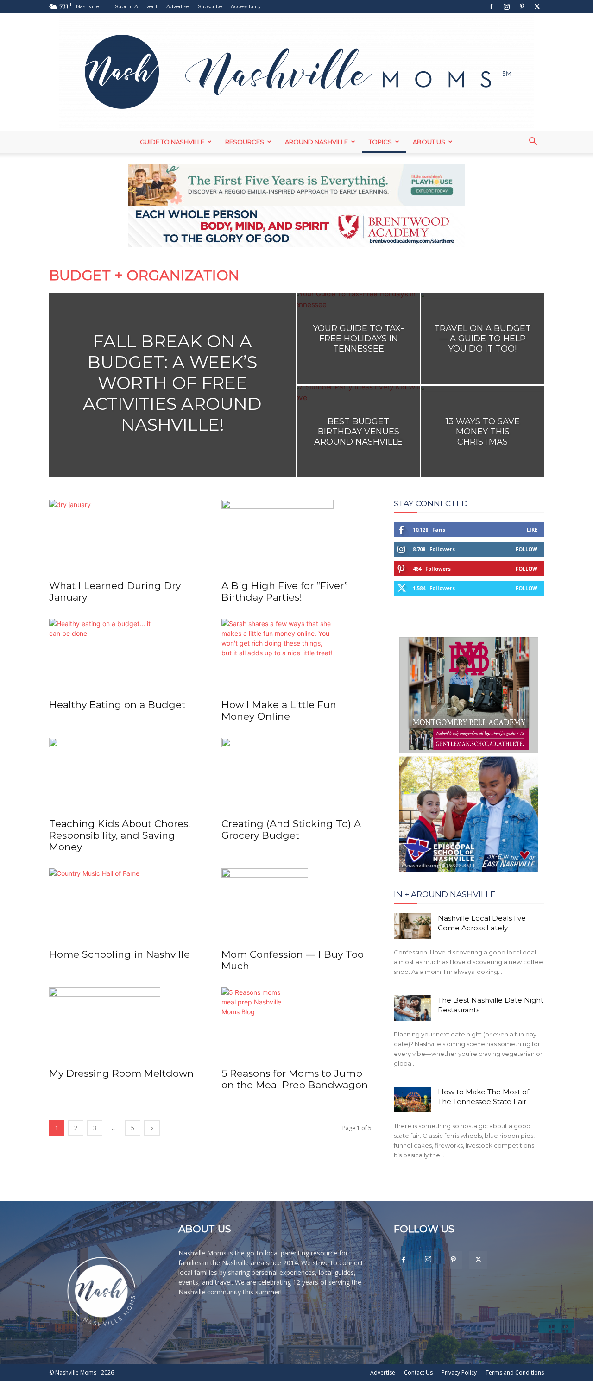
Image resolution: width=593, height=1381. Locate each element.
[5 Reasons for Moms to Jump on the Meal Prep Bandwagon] (296, 1024)
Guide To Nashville (172, 141)
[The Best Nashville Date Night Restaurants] (412, 1008)
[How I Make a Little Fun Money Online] (296, 656)
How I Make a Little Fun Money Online (278, 710)
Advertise (177, 6)
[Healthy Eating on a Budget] (124, 656)
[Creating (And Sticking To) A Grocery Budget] (296, 775)
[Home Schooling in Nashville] (124, 905)
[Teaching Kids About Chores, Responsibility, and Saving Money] (124, 775)
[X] (537, 6)
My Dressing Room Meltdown (121, 1073)
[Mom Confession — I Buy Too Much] (296, 905)
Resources (244, 141)
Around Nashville (316, 141)
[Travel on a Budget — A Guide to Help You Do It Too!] (482, 338)
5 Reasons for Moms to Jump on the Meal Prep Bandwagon (294, 1079)
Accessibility (246, 6)
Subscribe (210, 6)
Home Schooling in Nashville (119, 954)
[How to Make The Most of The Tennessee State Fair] (412, 1099)
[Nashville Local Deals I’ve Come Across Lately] (412, 926)
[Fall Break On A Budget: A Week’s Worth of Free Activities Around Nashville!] (172, 400)
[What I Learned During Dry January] (124, 537)
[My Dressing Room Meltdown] (124, 1024)
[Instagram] (506, 6)
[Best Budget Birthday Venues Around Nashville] (358, 431)
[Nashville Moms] (296, 72)
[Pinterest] (522, 6)
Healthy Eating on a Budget (117, 704)
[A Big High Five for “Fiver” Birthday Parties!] (296, 537)
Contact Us (418, 1372)
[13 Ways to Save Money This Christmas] (482, 431)
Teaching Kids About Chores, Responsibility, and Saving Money (119, 835)
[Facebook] (491, 6)
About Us (429, 141)
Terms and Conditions (515, 1372)
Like (532, 529)
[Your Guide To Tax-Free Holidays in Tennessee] (358, 338)
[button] (533, 142)
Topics (380, 141)
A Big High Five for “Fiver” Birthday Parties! (284, 591)
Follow (526, 549)
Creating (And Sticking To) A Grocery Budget (291, 829)
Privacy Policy (459, 1372)
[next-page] (152, 1128)
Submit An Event (136, 6)
